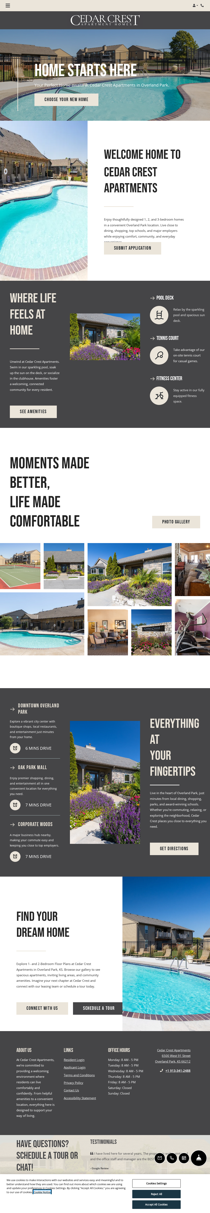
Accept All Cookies (156, 1204)
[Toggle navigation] (7, 5)
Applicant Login (75, 1067)
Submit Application (132, 248)
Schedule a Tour (99, 1008)
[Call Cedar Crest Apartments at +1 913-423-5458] (202, 5)
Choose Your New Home (66, 100)
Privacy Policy (73, 1082)
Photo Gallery (176, 522)
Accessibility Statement (80, 1098)
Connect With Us (47, 1008)
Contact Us (71, 1090)
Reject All (156, 1194)
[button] (195, 5)
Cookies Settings (156, 1183)
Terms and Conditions (79, 1075)
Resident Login (74, 1059)
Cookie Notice (42, 1192)
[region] (105, 1193)
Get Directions (174, 849)
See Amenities (33, 412)
